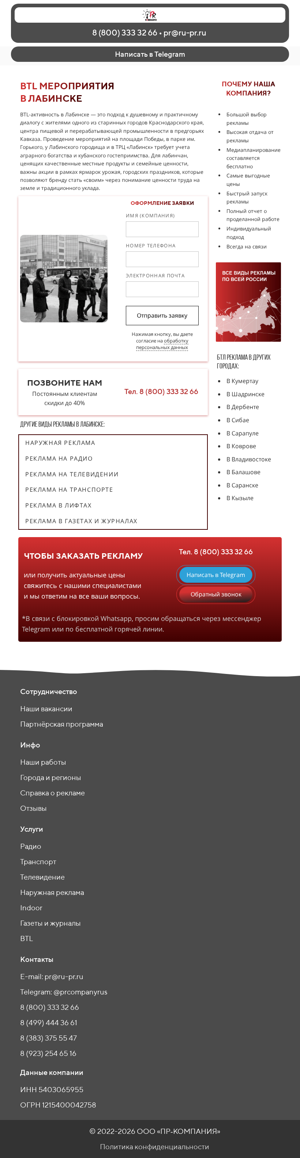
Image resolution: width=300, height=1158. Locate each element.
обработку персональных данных (162, 344)
